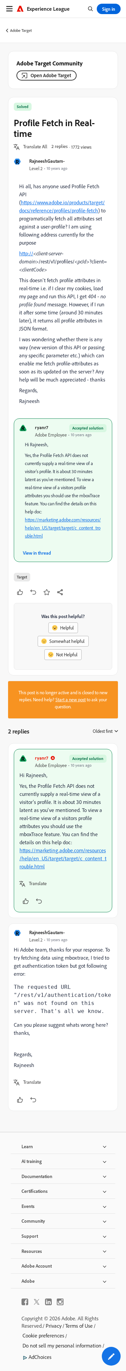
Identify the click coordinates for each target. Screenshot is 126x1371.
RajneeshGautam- (47, 161)
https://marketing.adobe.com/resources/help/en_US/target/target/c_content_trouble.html (63, 528)
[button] (35, 147)
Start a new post (70, 700)
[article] (63, 830)
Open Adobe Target (51, 75)
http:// (26, 253)
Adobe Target (21, 30)
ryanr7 (41, 427)
